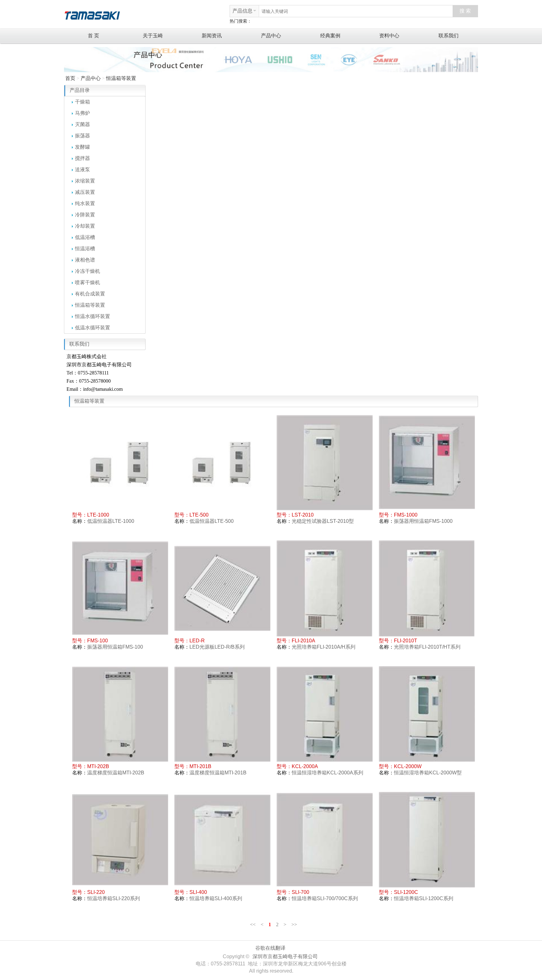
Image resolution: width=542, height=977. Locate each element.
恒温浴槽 (85, 248)
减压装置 (85, 192)
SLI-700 (300, 892)
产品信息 (242, 10)
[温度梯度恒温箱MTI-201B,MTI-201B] (222, 714)
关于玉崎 (153, 35)
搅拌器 (82, 158)
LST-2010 (303, 515)
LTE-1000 (98, 515)
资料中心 (389, 35)
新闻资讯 (212, 35)
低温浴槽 (85, 237)
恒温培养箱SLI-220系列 (113, 898)
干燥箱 (82, 101)
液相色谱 (85, 260)
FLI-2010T (405, 640)
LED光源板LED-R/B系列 (217, 647)
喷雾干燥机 (87, 282)
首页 (70, 78)
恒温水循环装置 (92, 316)
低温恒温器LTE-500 (211, 521)
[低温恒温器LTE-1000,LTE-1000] (120, 463)
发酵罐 (82, 147)
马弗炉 (82, 113)
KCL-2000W (408, 766)
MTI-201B (200, 766)
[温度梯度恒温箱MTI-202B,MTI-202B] (120, 714)
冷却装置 (85, 226)
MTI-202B (98, 766)
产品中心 (271, 35)
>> (294, 924)
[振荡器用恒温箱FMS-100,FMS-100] (120, 588)
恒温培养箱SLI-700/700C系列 (325, 898)
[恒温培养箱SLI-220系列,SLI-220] (120, 840)
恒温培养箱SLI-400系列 (215, 898)
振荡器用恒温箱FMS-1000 (423, 521)
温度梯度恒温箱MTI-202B (115, 772)
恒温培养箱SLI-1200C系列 (423, 898)
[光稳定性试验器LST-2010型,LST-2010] (325, 463)
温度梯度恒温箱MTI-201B (218, 772)
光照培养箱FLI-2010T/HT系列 (427, 647)
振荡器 (82, 135)
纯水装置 (85, 203)
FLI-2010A (303, 640)
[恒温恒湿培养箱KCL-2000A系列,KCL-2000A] (325, 714)
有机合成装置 (90, 293)
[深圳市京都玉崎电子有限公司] (92, 14)
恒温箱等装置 (121, 78)
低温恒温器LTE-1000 (110, 521)
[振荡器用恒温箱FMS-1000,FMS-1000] (427, 463)
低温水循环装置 (92, 327)
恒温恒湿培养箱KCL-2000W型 (428, 772)
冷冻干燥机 (87, 271)
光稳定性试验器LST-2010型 (323, 521)
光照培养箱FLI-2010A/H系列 (323, 647)
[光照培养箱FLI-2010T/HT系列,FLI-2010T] (427, 588)
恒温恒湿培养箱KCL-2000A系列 (327, 772)
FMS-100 (97, 640)
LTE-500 (199, 515)
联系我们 (448, 35)
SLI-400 (198, 892)
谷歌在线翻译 (270, 948)
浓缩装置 (85, 180)
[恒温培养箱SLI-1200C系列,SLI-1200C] (427, 840)
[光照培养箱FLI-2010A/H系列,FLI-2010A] (325, 588)
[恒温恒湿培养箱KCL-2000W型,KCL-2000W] (427, 714)
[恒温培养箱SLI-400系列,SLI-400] (222, 840)
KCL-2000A (305, 766)
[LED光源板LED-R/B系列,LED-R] (222, 588)
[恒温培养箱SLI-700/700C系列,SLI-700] (325, 840)
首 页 (93, 35)
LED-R (197, 640)
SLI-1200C (406, 892)
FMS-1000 (405, 515)
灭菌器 (82, 124)
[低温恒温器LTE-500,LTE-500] (222, 463)
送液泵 (82, 169)
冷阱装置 (85, 214)
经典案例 (330, 35)
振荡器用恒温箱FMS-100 (115, 647)
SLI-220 (96, 892)
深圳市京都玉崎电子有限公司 (285, 956)
